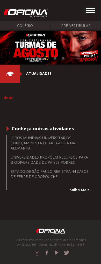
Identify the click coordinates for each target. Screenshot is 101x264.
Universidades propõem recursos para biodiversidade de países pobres (49, 160)
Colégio (25, 25)
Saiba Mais (80, 189)
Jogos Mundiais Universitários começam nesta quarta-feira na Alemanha (43, 143)
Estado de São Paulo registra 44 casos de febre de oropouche (50, 174)
